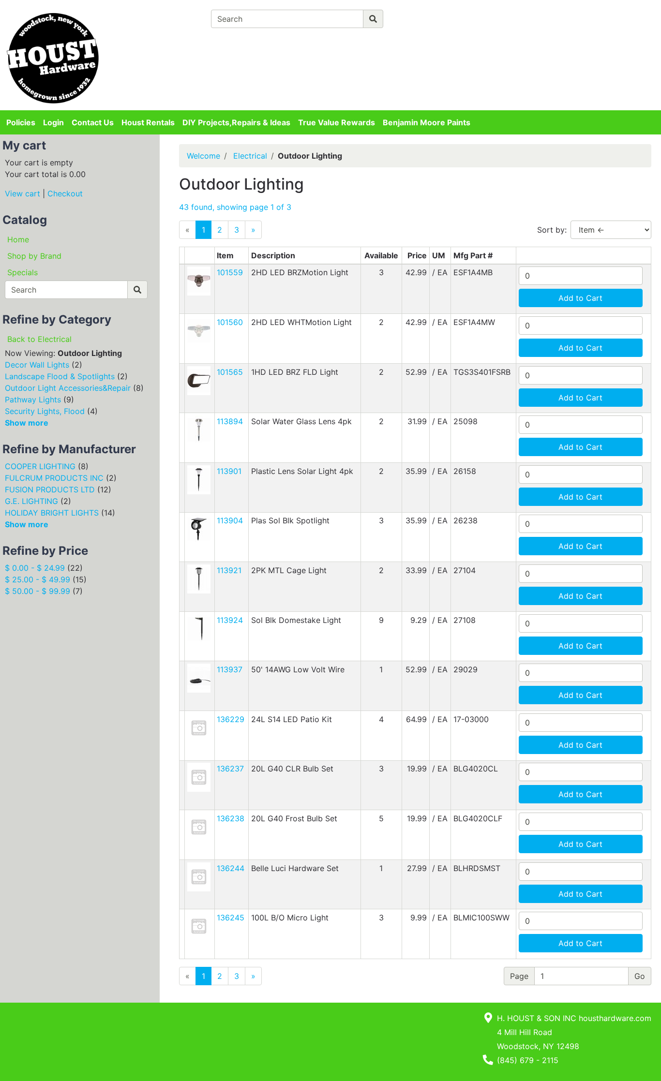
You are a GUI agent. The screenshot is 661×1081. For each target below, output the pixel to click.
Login (53, 122)
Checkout (65, 193)
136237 (230, 768)
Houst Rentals (148, 122)
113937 (229, 669)
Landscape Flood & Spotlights (60, 376)
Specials (22, 272)
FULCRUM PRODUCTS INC (54, 478)
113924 (230, 620)
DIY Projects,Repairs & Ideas (236, 122)
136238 (230, 818)
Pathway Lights (33, 399)
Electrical (250, 156)
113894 (230, 421)
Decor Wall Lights (37, 365)
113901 (229, 471)
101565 (230, 372)
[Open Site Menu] (534, 15)
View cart (22, 193)
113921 (229, 570)
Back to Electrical (39, 339)
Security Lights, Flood (45, 411)
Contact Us (93, 122)
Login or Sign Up (574, 31)
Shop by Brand (34, 256)
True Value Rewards (336, 122)
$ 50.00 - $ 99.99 (37, 591)
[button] (198, 280)
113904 (230, 520)
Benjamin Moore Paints (426, 122)
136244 (230, 868)
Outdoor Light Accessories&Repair (68, 388)
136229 (230, 719)
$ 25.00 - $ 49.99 (37, 579)
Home (18, 239)
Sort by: (552, 230)
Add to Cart (580, 298)
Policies (20, 122)
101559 (230, 272)
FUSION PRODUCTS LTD (50, 489)
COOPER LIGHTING (40, 466)
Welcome (203, 156)
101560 (230, 322)
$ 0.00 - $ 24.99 (35, 568)
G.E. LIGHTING (31, 501)
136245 (230, 917)
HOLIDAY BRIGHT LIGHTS (52, 513)
